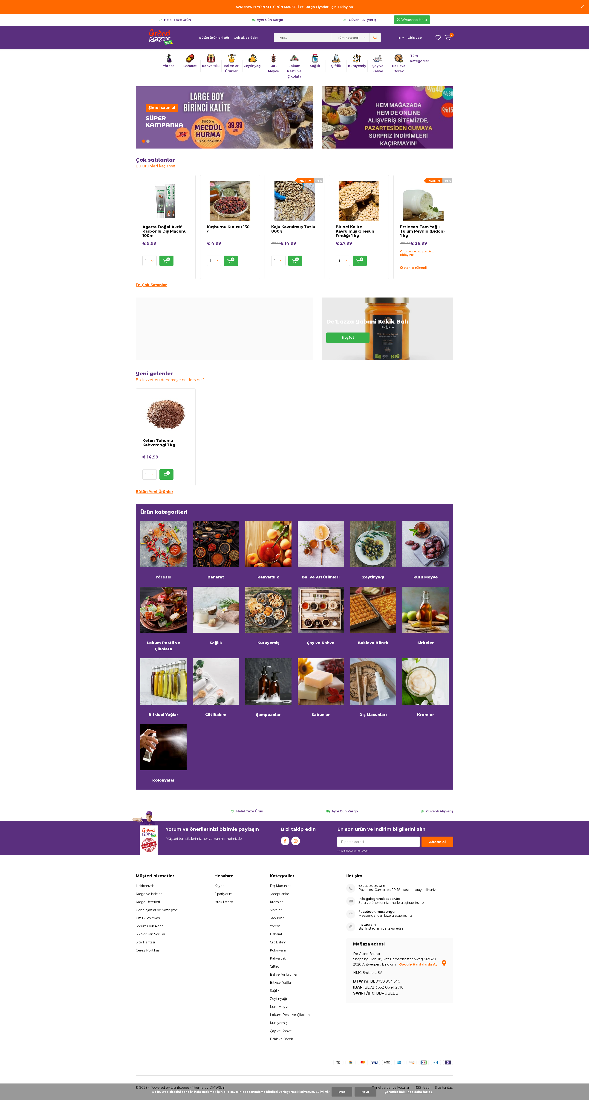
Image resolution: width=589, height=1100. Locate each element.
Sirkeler (425, 643)
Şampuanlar (268, 714)
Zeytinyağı (373, 577)
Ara (375, 37)
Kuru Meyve (425, 577)
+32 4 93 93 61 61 (372, 886)
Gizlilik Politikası (148, 918)
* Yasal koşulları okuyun (353, 850)
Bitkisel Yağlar (163, 714)
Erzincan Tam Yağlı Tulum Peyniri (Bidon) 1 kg (422, 231)
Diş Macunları (373, 714)
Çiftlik (274, 966)
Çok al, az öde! (246, 37)
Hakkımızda (145, 886)
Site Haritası (145, 942)
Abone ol (437, 842)
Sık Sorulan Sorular (150, 934)
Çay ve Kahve (321, 643)
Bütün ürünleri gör (214, 37)
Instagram (295, 841)
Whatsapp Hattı (413, 20)
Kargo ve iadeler (149, 894)
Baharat (216, 577)
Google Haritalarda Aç (419, 964)
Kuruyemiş (268, 643)
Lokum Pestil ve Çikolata (163, 646)
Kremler (425, 714)
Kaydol (219, 886)
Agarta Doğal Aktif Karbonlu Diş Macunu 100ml (164, 231)
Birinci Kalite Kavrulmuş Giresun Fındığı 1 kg (355, 231)
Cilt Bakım (215, 714)
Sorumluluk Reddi (150, 926)
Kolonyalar (163, 780)
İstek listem (223, 902)
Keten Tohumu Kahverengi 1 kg (158, 442)
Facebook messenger (377, 912)
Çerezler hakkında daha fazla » (408, 1092)
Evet (341, 1092)
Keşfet (387, 329)
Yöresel (163, 577)
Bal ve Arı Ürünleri (321, 577)
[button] (143, 141)
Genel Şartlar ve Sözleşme (157, 910)
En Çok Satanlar (151, 285)
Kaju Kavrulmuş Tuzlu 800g (293, 229)
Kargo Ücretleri (148, 902)
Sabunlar (321, 714)
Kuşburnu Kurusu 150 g (228, 229)
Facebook (285, 841)
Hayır (365, 1092)
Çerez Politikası (148, 950)
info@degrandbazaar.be (379, 899)
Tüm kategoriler (419, 58)
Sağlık (216, 643)
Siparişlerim (223, 894)
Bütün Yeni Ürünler (154, 492)
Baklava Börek (373, 643)
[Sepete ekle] (166, 261)
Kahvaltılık (268, 577)
